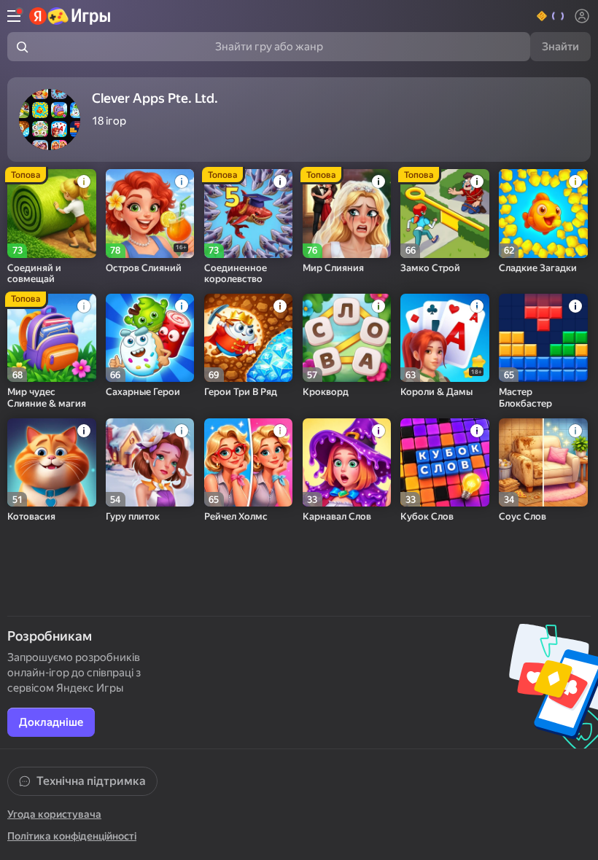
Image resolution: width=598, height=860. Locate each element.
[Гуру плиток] (150, 462)
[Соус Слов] (543, 462)
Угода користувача (54, 814)
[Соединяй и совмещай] (51, 213)
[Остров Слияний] (150, 213)
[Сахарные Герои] (150, 338)
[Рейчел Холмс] (248, 462)
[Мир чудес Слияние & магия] (51, 338)
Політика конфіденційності (71, 836)
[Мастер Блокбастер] (543, 338)
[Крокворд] (347, 338)
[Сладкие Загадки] (543, 213)
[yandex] (70, 16)
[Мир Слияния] (347, 213)
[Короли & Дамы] (444, 338)
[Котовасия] (51, 462)
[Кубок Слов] (444, 462)
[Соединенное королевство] (248, 213)
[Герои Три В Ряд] (248, 338)
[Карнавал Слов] (347, 462)
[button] (551, 16)
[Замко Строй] (444, 213)
